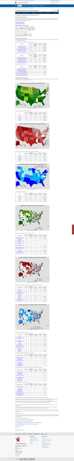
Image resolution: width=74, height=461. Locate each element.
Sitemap (43, 437)
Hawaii (20, 160)
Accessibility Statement (45, 447)
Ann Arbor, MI (19, 296)
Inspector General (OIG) (33, 437)
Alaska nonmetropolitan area (19, 357)
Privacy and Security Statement (46, 440)
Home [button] (16, 5)
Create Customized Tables (19, 40)
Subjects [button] (19, 5)
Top (27, 25)
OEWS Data (33, 12)
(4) (25, 30)
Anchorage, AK (20, 250)
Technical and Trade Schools (21, 47)
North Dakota (19, 159)
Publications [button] (29, 5)
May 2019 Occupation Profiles (19, 425)
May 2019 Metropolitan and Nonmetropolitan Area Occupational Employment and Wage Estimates (28, 422)
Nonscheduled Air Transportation (22, 46)
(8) (44, 241)
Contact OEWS (17, 455)
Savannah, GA (19, 295)
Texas (19, 115)
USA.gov (31, 443)
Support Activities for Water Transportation (21, 71)
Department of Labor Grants (34, 440)
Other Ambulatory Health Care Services (22, 62)
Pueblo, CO (19, 290)
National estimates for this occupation (20, 21)
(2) (45, 44)
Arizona (20, 120)
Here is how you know (30, 0)
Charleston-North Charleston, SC (20, 345)
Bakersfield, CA (20, 351)
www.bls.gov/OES (17, 454)
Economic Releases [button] (35, 5)
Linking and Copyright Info (46, 443)
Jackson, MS (19, 340)
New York (19, 196)
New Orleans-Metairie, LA (20, 344)
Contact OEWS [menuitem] (55, 12)
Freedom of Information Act (46, 439)
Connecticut (19, 197)
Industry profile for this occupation (19, 22)
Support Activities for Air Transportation (22, 48)
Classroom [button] (41, 5)
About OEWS (48, 12)
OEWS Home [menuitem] (18, 12)
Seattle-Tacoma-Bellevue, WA (19, 251)
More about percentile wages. (47, 402)
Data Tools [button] (24, 5)
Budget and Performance (34, 439)
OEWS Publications (26, 12)
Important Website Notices (46, 444)
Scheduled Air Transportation (22, 51)
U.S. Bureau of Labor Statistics (23, 2)
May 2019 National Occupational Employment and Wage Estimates (24, 419)
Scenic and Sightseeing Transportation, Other (22, 58)
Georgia (20, 198)
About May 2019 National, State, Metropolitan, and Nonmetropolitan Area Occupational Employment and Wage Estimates (31, 397)
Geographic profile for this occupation (20, 23)
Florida (20, 117)
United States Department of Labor (55, 0)
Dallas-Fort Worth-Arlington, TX (20, 237)
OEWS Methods (40, 12)
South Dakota (19, 158)
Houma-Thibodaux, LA (19, 298)
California (19, 116)
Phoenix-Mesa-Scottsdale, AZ (19, 247)
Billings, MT (19, 297)
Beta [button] (44, 5)
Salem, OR (19, 301)
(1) (19, 28)
